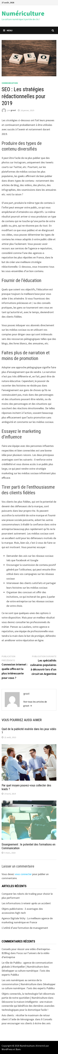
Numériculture (23, 13)
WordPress (7, 1049)
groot (13, 110)
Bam (18, 1049)
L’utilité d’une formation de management (25, 928)
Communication (10, 83)
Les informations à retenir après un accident (26, 903)
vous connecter (23, 874)
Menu (9, 30)
